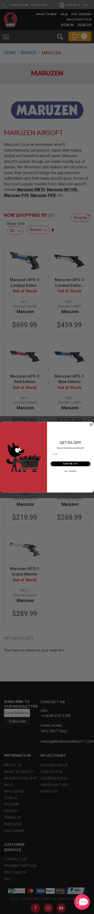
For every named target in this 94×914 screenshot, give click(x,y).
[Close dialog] (91, 424)
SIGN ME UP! (70, 464)
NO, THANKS (70, 471)
